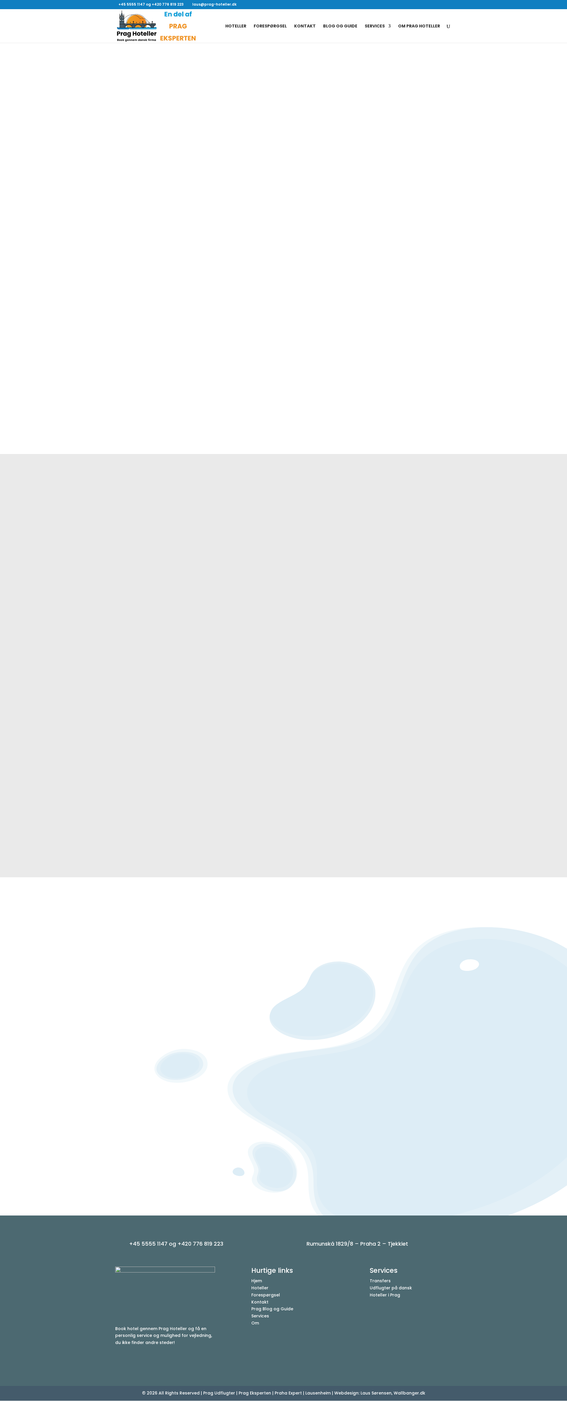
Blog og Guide (340, 26)
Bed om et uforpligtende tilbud (361, 1066)
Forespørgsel (270, 26)
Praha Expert (288, 1393)
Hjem (256, 1281)
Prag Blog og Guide (272, 1309)
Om (255, 1323)
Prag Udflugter (219, 1393)
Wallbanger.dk (409, 1393)
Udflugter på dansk (391, 1288)
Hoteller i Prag (385, 1295)
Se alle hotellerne (283, 843)
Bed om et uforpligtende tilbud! (283, 420)
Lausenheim (318, 1393)
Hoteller (235, 26)
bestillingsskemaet (343, 1027)
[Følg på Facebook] (120, 1360)
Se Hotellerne (147, 188)
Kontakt (305, 26)
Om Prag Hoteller (419, 26)
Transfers (380, 1281)
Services (375, 26)
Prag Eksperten (255, 1393)
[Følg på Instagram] (131, 1360)
